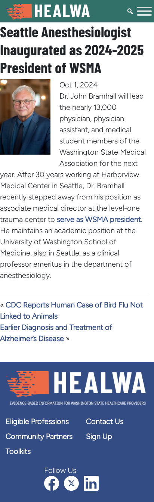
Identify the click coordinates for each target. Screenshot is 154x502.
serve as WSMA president (99, 219)
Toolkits (18, 451)
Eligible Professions (37, 421)
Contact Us (104, 421)
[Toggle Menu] (144, 11)
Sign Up (99, 436)
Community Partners (39, 436)
